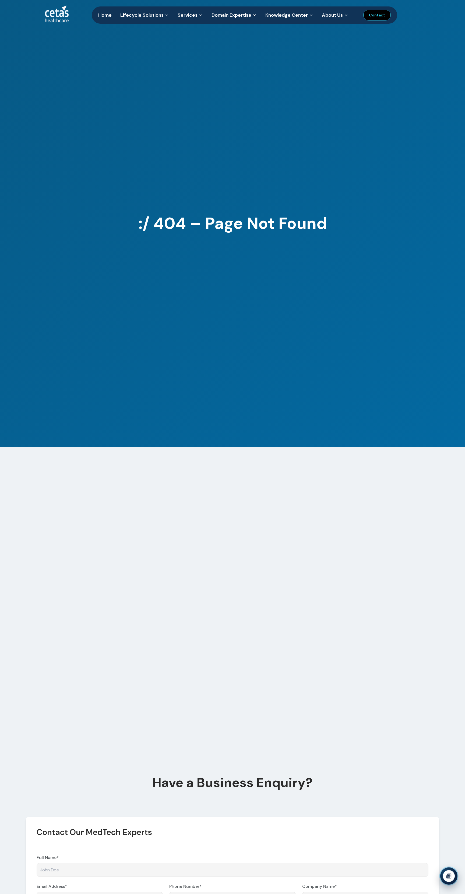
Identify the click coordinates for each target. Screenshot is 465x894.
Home (105, 15)
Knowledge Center (286, 15)
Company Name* (319, 886)
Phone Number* (185, 886)
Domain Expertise (231, 15)
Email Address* (52, 886)
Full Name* (48, 857)
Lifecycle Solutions (142, 15)
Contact (377, 15)
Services (188, 15)
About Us (332, 15)
